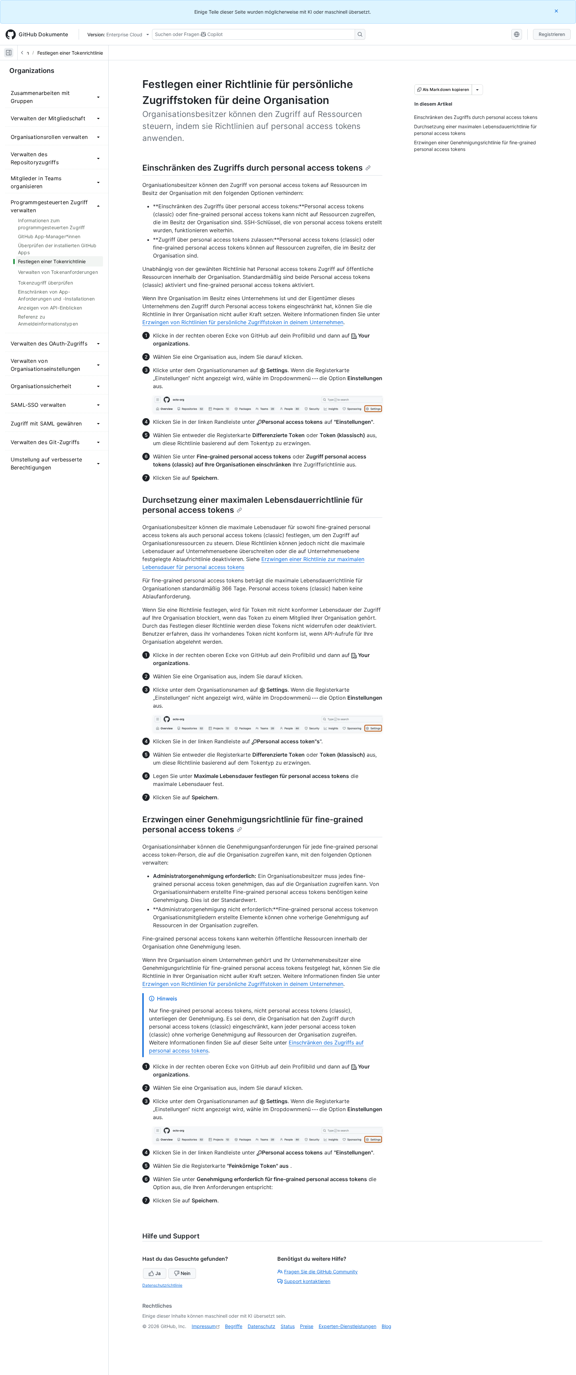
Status (288, 1326)
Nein (185, 1273)
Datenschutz (261, 1326)
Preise (306, 1326)
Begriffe (233, 1326)
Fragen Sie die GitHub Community (321, 1271)
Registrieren (552, 34)
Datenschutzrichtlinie (162, 1285)
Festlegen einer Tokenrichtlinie (70, 53)
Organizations (31, 71)
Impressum (204, 1326)
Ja (158, 1273)
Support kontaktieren (307, 1281)
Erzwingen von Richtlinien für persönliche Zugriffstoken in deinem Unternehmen (242, 322)
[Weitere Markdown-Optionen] (477, 89)
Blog (386, 1326)
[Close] (557, 11)
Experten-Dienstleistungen (347, 1326)
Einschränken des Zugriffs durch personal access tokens (252, 168)
